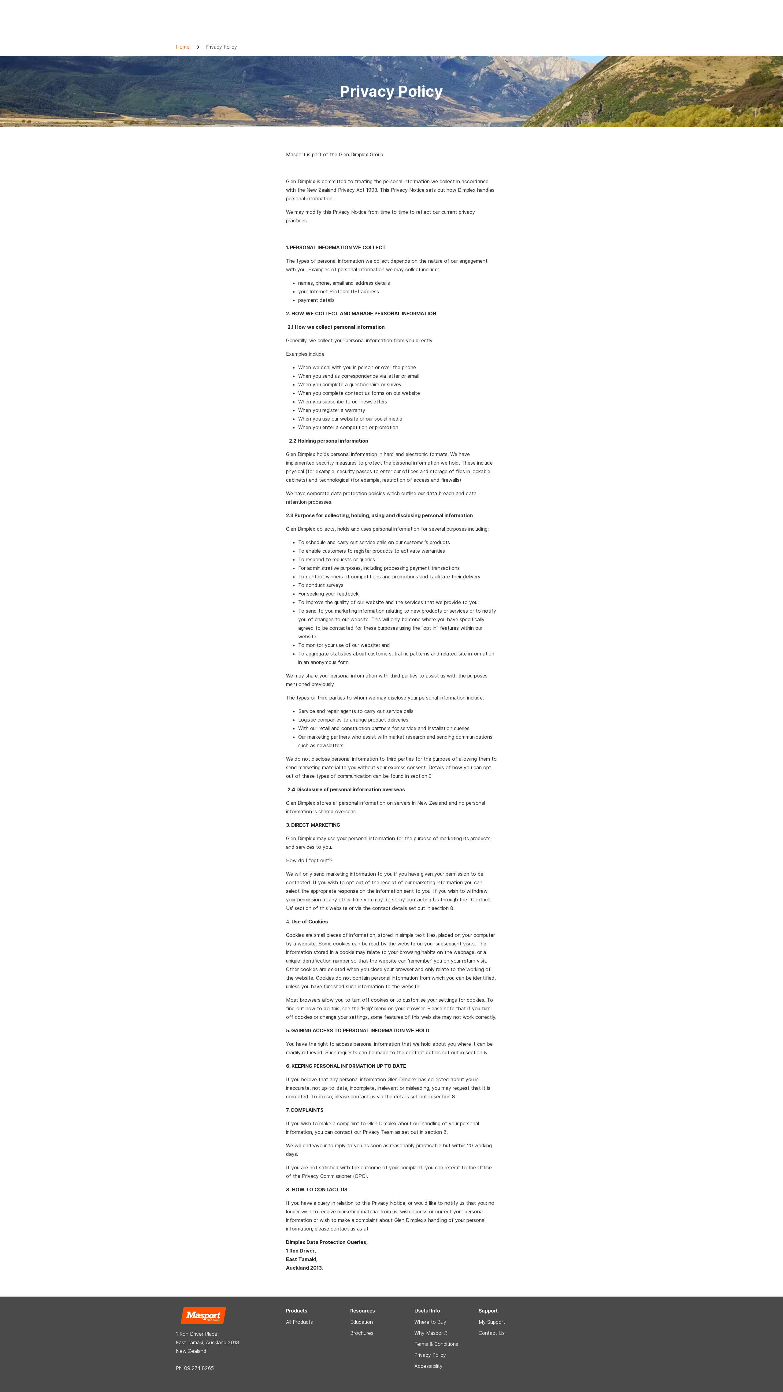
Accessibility (428, 1366)
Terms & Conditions (436, 1344)
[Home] (203, 1315)
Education (361, 1322)
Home (183, 47)
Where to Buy (430, 1322)
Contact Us (492, 1333)
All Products (299, 1322)
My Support (492, 1322)
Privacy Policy (430, 1355)
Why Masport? (430, 1333)
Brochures (361, 1333)
